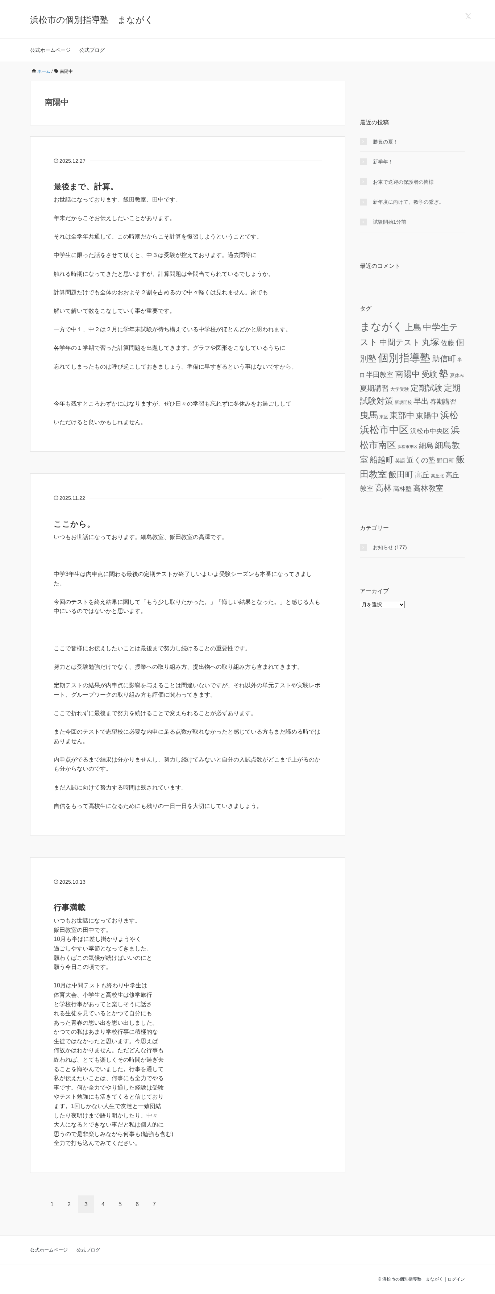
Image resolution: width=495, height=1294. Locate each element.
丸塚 (430, 342)
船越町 (382, 459)
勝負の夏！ (385, 142)
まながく (381, 326)
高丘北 (437, 475)
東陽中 (427, 415)
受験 (429, 374)
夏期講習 (374, 388)
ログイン (456, 1279)
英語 (400, 461)
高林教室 (428, 488)
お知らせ (383, 547)
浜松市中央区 (429, 431)
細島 (426, 445)
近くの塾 (421, 460)
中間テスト (399, 342)
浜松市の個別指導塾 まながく (92, 20)
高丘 (422, 475)
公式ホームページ (50, 50)
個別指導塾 (404, 358)
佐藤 (447, 343)
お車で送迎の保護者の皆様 (403, 182)
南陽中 (407, 374)
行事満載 (70, 907)
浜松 (449, 415)
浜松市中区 (384, 429)
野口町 (445, 460)
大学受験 (399, 389)
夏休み (457, 375)
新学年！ (383, 162)
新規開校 (403, 402)
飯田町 (400, 474)
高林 (383, 488)
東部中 (402, 415)
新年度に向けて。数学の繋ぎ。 (408, 202)
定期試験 (426, 388)
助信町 (444, 358)
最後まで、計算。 (86, 186)
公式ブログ (92, 50)
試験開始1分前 (389, 222)
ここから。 (74, 523)
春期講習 (443, 401)
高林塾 (402, 488)
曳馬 (369, 415)
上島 (413, 327)
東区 (383, 416)
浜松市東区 (407, 446)
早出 (421, 401)
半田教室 (380, 374)
